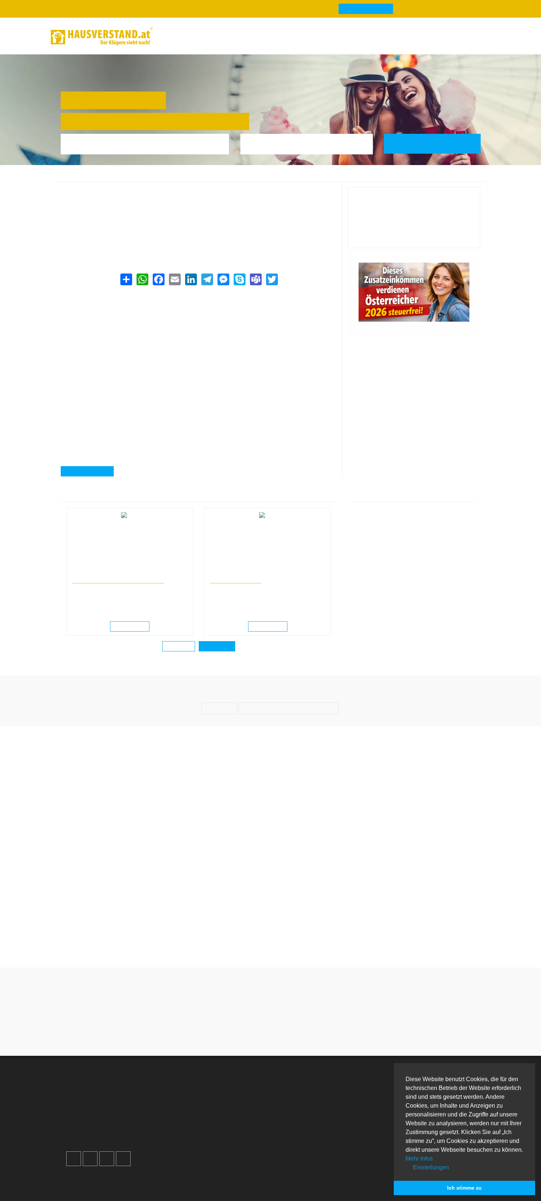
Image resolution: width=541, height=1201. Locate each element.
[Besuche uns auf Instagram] (90, 1158)
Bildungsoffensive (235, 580)
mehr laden (179, 646)
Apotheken (298, 1103)
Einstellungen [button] (430, 1167)
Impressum (193, 1103)
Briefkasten (298, 1120)
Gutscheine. (142, 1186)
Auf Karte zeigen (91, 471)
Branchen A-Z (302, 1085)
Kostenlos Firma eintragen (108, 1129)
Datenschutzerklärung (207, 1111)
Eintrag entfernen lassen (99, 200)
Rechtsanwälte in (89, 573)
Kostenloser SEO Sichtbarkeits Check (453, 37)
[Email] (174, 279)
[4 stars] (283, 1033)
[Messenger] (223, 279)
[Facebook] (158, 279)
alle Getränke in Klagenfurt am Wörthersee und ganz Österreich (145, 237)
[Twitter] (271, 279)
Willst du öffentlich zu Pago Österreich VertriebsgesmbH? (216, 935)
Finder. (106, 1186)
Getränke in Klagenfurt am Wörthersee (200, 177)
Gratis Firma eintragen (389, 37)
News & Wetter (219, 36)
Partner (188, 1138)
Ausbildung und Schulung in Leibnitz (247, 573)
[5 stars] (297, 1033)
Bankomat (297, 1111)
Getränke (143, 177)
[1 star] (244, 1033)
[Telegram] (207, 279)
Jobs (185, 1094)
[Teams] (255, 279)
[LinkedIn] (190, 279)
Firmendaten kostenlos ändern (107, 191)
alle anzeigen (217, 646)
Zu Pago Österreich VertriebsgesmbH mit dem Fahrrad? (324, 935)
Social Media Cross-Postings (112, 1120)
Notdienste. (185, 1186)
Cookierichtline (198, 1120)
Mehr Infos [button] (419, 1158)
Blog (175, 36)
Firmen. (79, 1186)
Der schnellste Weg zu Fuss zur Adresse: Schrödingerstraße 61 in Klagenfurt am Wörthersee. (432, 939)
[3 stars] (270, 1033)
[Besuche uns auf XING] (123, 1158)
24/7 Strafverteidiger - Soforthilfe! (118, 580)
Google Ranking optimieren (110, 1103)
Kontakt (189, 1085)
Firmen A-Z (298, 1094)
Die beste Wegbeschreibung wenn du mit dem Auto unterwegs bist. (109, 935)
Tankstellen (299, 1138)
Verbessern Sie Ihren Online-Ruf (116, 1111)
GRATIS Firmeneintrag (366, 9)
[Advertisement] (198, 340)
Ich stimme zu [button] (464, 1188)
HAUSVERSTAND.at (83, 177)
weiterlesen (132, 627)
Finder (266, 36)
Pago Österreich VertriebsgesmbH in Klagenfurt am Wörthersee (315, 177)
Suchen (437, 144)
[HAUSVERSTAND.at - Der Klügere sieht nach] (102, 36)
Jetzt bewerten (414, 236)
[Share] (126, 279)
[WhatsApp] (142, 279)
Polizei (293, 1129)
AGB (185, 1129)
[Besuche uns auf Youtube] (106, 1158)
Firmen (119, 177)
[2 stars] (257, 1033)
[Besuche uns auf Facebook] (73, 1158)
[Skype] (239, 279)
